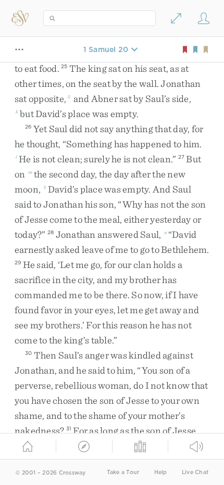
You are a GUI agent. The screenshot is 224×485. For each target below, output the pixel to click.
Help (160, 472)
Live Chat (195, 472)
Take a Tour (123, 472)
